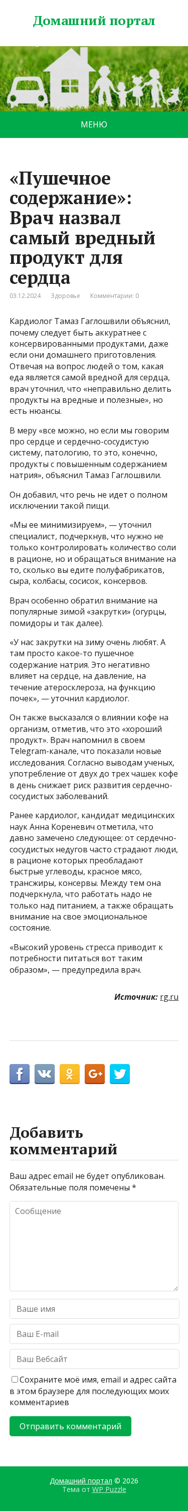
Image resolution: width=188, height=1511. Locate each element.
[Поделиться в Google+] (95, 1074)
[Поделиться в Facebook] (20, 1074)
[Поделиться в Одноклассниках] (70, 1074)
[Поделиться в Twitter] (120, 1074)
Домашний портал (94, 20)
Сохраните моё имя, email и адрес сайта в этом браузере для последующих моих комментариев (93, 1391)
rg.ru (169, 996)
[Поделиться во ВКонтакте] (45, 1074)
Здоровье (65, 295)
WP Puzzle (109, 1489)
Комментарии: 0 (114, 295)
